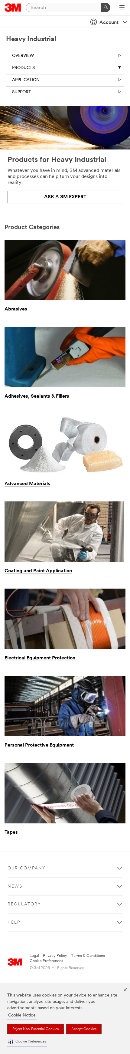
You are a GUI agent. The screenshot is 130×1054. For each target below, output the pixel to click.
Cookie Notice (22, 1015)
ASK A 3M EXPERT (65, 197)
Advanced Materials (27, 483)
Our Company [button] (27, 868)
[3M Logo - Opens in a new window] (13, 7)
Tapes (11, 832)
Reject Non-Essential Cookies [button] (35, 1029)
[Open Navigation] (122, 7)
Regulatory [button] (24, 904)
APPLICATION (26, 80)
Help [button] (14, 922)
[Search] (105, 7)
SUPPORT (21, 92)
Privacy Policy (55, 956)
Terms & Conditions (88, 956)
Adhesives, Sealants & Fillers (37, 396)
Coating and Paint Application (38, 571)
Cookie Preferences (46, 961)
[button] (27, 1042)
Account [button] (109, 22)
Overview (23, 56)
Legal (34, 956)
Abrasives (16, 309)
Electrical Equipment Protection (40, 658)
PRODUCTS (23, 68)
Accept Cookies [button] (83, 1029)
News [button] (15, 886)
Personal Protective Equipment (39, 745)
